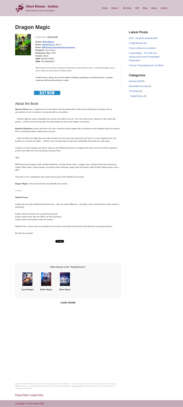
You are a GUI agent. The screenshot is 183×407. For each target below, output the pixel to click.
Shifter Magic (46, 289)
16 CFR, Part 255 (77, 386)
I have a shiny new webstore (142, 48)
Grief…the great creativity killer (143, 38)
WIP (137, 8)
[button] (118, 8)
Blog (145, 8)
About (154, 8)
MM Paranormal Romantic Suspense (58, 47)
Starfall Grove (48, 44)
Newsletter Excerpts (138, 86)
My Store (127, 8)
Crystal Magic (27, 289)
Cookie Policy (37, 395)
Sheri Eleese (48, 42)
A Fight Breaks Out (138, 43)
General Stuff (135, 81)
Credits (163, 8)
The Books (134, 91)
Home (105, 8)
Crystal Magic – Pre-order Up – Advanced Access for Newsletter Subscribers (144, 56)
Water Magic (64, 289)
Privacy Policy (22, 395)
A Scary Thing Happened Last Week (146, 65)
